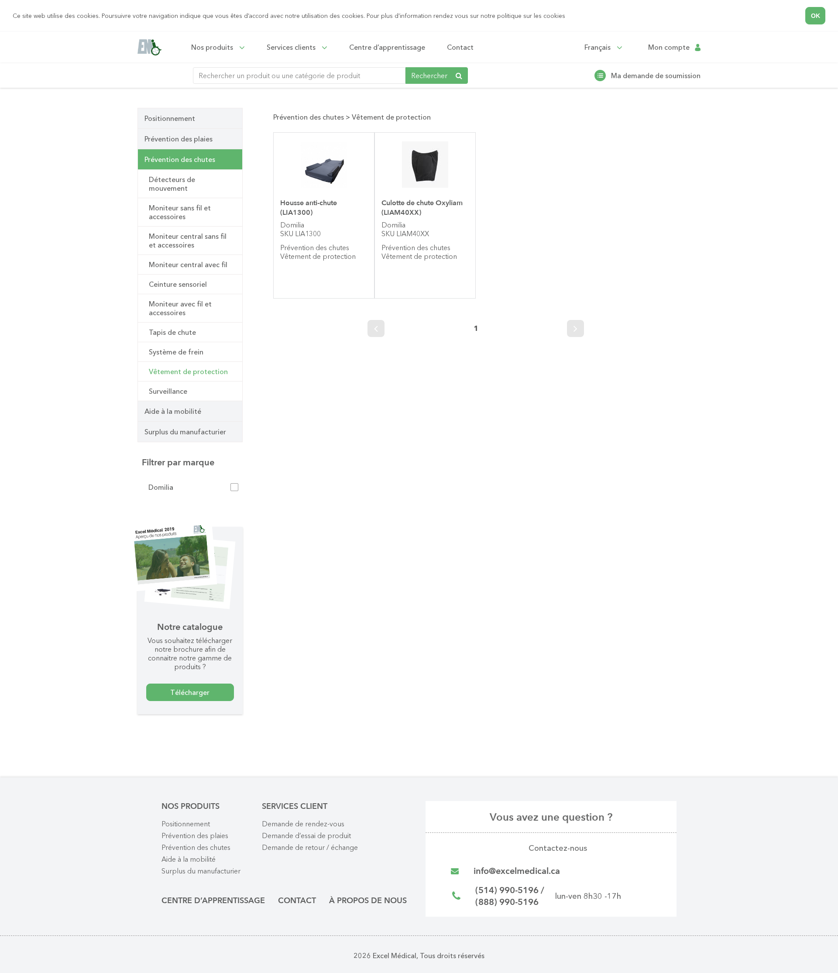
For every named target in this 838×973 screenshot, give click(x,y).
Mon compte (669, 47)
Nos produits (213, 47)
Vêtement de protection (188, 371)
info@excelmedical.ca (517, 871)
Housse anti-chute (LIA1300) (308, 207)
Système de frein (176, 351)
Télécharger (190, 692)
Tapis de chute (172, 332)
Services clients (292, 47)
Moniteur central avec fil (188, 264)
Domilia (160, 487)
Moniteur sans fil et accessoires (180, 212)
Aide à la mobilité (172, 411)
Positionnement (169, 118)
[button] (568, 16)
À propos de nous (368, 900)
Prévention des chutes (179, 159)
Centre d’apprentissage (387, 47)
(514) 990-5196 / (509, 890)
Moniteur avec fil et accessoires (180, 308)
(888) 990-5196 (507, 902)
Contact (460, 47)
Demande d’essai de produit (306, 835)
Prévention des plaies (178, 138)
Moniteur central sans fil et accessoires (188, 240)
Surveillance (168, 391)
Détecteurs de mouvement (172, 184)
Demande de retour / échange (310, 847)
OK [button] (815, 15)
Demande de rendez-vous (303, 823)
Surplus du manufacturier (185, 431)
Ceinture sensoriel (178, 284)
